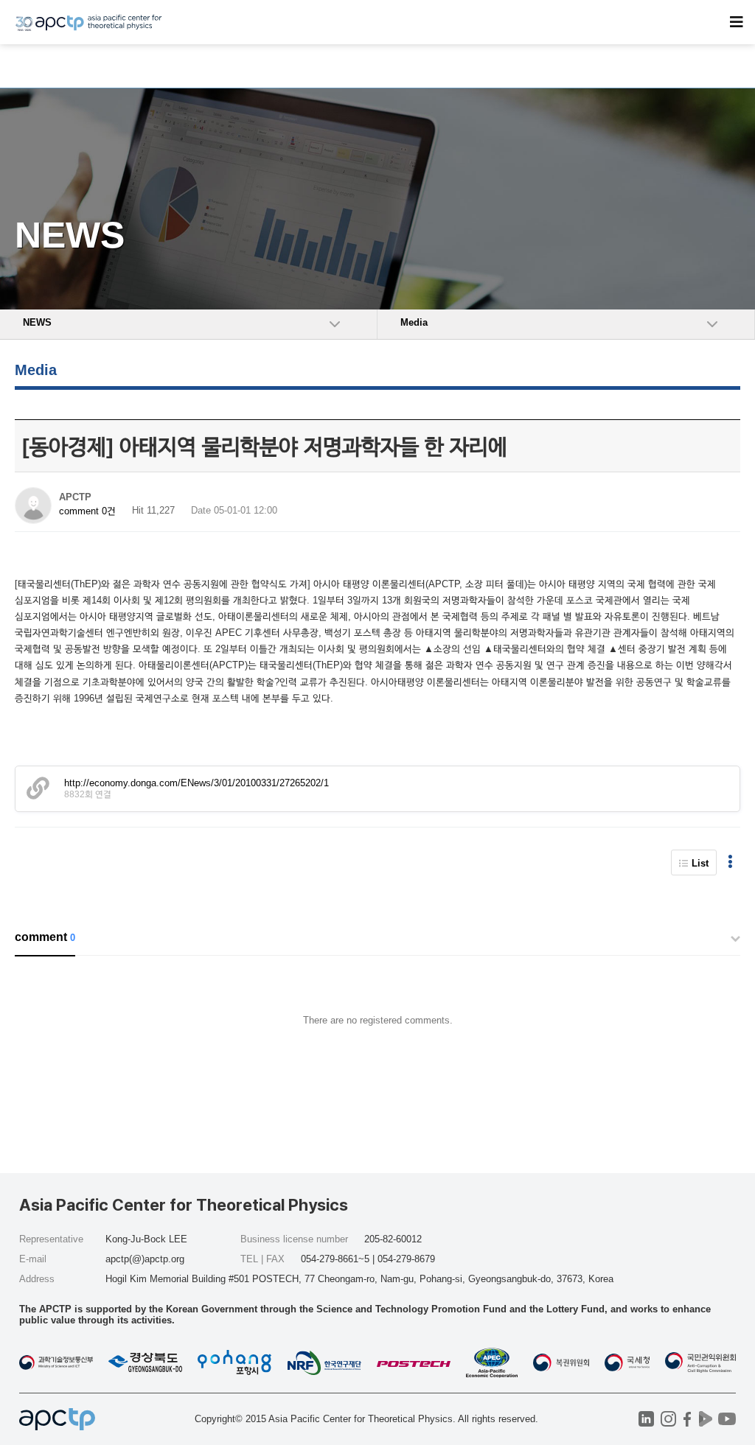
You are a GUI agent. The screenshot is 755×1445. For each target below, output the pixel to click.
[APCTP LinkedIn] (646, 1419)
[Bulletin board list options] (730, 862)
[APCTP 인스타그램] (668, 1419)
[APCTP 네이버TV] (705, 1419)
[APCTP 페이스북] (687, 1419)
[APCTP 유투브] (726, 1419)
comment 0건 (87, 511)
